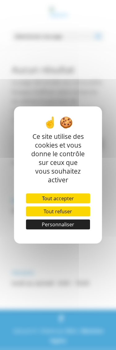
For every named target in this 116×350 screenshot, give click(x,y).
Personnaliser (58, 224)
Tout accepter (58, 198)
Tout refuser (58, 211)
